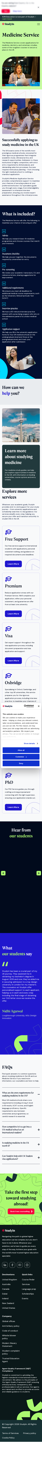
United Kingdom (9, 1279)
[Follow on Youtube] (20, 1265)
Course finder (28, 1279)
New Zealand (8, 1303)
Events (25, 1298)
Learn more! (7, 19)
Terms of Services (10, 1433)
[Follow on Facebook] (12, 1265)
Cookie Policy (8, 1437)
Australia (6, 1284)
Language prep (29, 1289)
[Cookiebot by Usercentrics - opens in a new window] (25, 706)
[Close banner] (38, 706)
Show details (29, 743)
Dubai (4, 1293)
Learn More (13, 564)
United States (8, 1308)
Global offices (8, 1321)
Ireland (5, 1298)
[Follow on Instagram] (27, 1265)
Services (26, 1284)
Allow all (21, 750)
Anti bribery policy (10, 1326)
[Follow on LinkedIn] (5, 1265)
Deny (21, 763)
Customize (20, 757)
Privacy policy (29, 1433)
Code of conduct (10, 1330)
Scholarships (28, 1293)
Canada (5, 1289)
